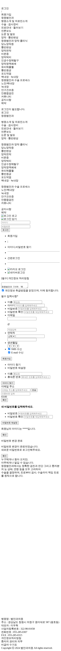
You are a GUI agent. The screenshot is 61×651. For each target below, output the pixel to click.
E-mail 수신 (17, 352)
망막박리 (6, 57)
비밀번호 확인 (16, 312)
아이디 (12, 305)
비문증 (5, 54)
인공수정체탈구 (10, 60)
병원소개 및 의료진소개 (14, 21)
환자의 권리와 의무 (12, 641)
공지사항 (6, 100)
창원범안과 (7, 17)
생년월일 (13, 342)
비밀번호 (13, 308)
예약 (3, 103)
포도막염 (6, 73)
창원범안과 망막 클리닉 (14, 40)
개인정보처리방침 (11, 638)
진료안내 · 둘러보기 (12, 27)
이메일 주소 (7, 386)
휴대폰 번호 (14, 377)
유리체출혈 (7, 67)
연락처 (11, 333)
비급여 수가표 (9, 644)
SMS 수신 (16, 349)
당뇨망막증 (7, 44)
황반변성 (6, 47)
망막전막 (6, 50)
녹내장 (5, 86)
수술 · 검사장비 (9, 24)
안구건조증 (7, 90)
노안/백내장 (7, 83)
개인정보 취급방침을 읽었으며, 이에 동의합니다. (32, 290)
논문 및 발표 (8, 34)
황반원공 (6, 70)
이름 (10, 302)
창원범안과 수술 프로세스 (15, 80)
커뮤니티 (6, 96)
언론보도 (6, 31)
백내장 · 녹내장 (9, 77)
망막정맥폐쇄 (8, 63)
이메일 (11, 315)
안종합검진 (7, 93)
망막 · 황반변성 (9, 37)
